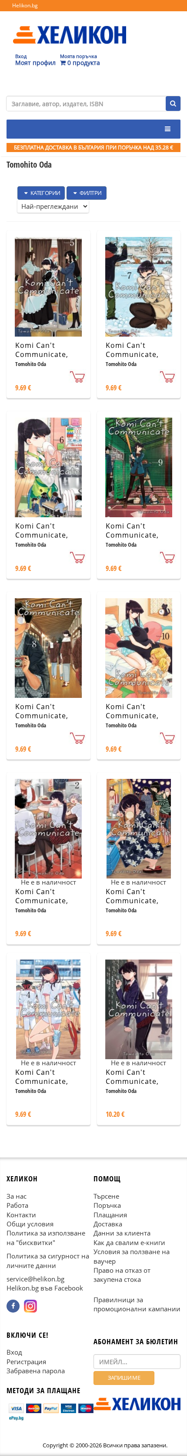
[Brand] (70, 26)
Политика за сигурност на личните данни (48, 1261)
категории (44, 193)
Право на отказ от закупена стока (122, 1275)
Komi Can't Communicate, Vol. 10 (132, 716)
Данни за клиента (122, 1233)
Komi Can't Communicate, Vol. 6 (41, 535)
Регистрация (26, 1361)
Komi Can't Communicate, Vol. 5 (41, 354)
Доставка (108, 1223)
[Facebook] (13, 1306)
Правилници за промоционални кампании (137, 1304)
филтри (90, 193)
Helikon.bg (25, 5)
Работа (17, 1205)
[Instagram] (30, 1306)
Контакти (21, 1214)
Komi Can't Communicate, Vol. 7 (132, 354)
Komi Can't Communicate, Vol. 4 (41, 1081)
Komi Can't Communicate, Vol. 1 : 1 (132, 1081)
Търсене (106, 1196)
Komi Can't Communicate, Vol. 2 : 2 (41, 900)
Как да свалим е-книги (129, 1242)
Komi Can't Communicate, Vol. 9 (132, 535)
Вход (14, 1352)
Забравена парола (36, 1371)
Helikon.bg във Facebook (45, 1288)
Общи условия (30, 1223)
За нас (17, 1196)
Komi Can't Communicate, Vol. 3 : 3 (132, 900)
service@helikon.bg (35, 1279)
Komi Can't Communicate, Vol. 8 (41, 716)
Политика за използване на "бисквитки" (46, 1238)
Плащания (110, 1214)
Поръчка (107, 1205)
